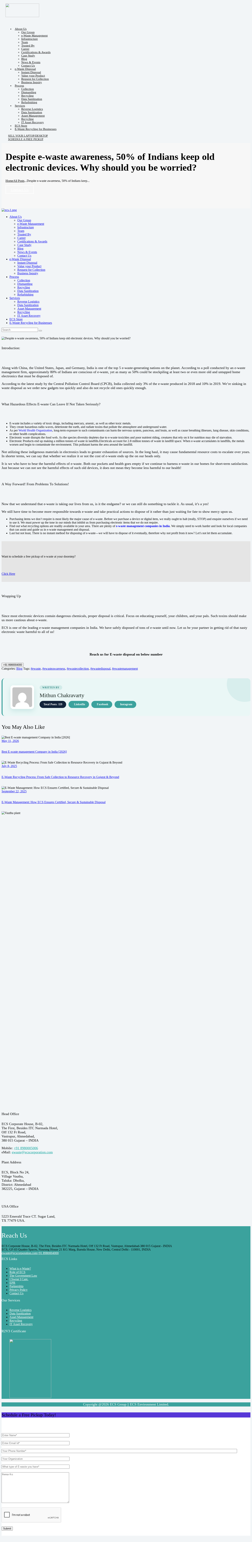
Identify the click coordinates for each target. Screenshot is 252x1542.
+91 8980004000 (12, 664)
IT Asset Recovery (21, 1324)
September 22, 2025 (14, 791)
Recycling (15, 1320)
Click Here (8, 573)
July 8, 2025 (9, 766)
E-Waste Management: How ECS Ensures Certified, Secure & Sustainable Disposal (54, 802)
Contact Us (20, 189)
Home (9, 180)
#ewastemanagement (125, 668)
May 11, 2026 (10, 741)
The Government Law (23, 1275)
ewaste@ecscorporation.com (32, 1152)
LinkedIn (79, 704)
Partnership (16, 1286)
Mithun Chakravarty (62, 695)
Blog (19, 668)
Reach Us (14, 1235)
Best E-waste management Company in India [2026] (34, 751)
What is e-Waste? (20, 1268)
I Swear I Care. (18, 1279)
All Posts (18, 180)
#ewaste (36, 668)
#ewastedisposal (100, 668)
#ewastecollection (78, 668)
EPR (12, 1282)
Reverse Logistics (20, 1310)
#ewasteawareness (53, 668)
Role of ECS (17, 1272)
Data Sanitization (20, 1313)
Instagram (126, 704)
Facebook (102, 704)
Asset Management (21, 1317)
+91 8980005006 (26, 1148)
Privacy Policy (18, 1289)
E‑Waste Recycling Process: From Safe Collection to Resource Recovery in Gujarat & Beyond (60, 777)
